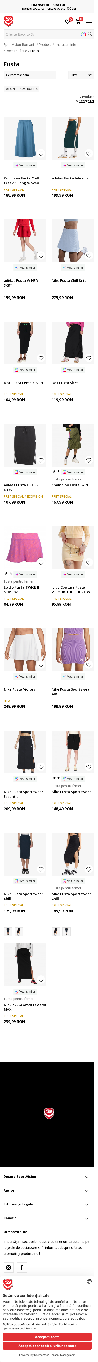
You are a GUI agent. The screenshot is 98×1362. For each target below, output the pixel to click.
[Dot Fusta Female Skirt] (25, 343)
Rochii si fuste (16, 50)
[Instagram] (8, 1267)
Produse (45, 44)
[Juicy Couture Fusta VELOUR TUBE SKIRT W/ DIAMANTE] (73, 547)
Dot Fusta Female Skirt (24, 382)
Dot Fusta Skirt (65, 382)
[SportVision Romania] (8, 20)
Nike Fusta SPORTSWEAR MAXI (25, 1007)
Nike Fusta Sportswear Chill (23, 896)
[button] (49, 34)
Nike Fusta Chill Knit (69, 280)
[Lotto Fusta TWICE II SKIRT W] (25, 547)
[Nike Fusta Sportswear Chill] (25, 854)
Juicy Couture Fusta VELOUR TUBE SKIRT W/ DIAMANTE (72, 589)
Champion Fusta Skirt (70, 485)
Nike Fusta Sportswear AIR (71, 691)
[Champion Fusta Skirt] (73, 445)
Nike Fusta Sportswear (71, 791)
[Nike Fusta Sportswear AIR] (73, 649)
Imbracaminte (65, 44)
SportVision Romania (20, 44)
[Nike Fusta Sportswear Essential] (25, 752)
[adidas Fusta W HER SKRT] (25, 240)
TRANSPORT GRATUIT (49, 5)
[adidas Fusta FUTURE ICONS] (25, 445)
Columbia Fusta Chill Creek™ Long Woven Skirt (21, 180)
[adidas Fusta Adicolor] (73, 138)
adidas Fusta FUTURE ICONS (22, 487)
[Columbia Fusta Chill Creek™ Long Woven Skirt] (25, 138)
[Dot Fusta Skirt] (73, 343)
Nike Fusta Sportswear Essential (23, 794)
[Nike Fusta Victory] (25, 649)
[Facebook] (22, 1267)
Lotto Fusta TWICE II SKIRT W (21, 589)
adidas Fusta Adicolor (70, 178)
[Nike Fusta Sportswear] (73, 752)
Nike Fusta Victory (19, 689)
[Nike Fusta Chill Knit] (73, 240)
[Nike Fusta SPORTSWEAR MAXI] (25, 964)
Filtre (74, 75)
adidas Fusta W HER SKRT (21, 283)
